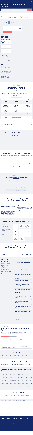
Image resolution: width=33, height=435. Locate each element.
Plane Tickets (15, 418)
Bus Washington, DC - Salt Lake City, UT (21, 383)
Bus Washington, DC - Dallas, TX (4, 384)
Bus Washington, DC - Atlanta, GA (13, 384)
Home (1, 400)
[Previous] (6, 185)
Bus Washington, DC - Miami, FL (20, 384)
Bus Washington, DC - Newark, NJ (20, 355)
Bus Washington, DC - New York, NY (5, 355)
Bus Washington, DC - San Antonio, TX (13, 387)
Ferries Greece (22, 419)
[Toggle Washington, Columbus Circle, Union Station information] (31, 343)
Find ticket (3, 43)
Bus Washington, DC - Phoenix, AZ (5, 386)
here (21, 171)
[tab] (6, 25)
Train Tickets (2, 418)
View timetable (3, 51)
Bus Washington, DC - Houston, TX (5, 387)
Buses (3, 400)
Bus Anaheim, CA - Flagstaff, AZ (12, 380)
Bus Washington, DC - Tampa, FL (12, 386)
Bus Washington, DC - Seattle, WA (13, 383)
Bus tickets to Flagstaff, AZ (12, 400)
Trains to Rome (2, 420)
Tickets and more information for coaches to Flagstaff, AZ (24, 364)
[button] (15, 10)
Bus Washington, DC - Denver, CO (20, 387)
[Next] (20, 22)
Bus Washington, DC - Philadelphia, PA (13, 355)
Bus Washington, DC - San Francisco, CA (21, 386)
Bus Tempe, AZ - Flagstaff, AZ (27, 395)
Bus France (8, 420)
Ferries (21, 418)
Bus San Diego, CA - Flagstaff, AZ (4, 374)
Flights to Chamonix (15, 419)
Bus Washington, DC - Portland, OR (28, 384)
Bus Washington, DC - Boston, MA (20, 380)
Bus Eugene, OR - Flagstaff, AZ (20, 395)
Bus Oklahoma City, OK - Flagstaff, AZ (13, 377)
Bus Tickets (8, 418)
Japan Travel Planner (28, 420)
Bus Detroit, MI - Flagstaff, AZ (20, 377)
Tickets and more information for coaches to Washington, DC (8, 364)
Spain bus (8, 419)
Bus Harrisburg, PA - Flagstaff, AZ (28, 377)
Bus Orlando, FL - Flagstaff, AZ (12, 374)
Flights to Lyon (15, 420)
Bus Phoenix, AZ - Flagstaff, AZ (28, 374)
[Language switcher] (21, 1)
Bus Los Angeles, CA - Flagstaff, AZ (13, 395)
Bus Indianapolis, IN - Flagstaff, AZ (5, 377)
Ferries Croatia (22, 420)
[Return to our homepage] (3, 1)
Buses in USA (6, 400)
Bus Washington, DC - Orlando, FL (28, 383)
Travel (27, 418)
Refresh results (16, 158)
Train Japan (2, 419)
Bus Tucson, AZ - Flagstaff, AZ (4, 380)
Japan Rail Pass (28, 419)
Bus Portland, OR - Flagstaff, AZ (20, 374)
